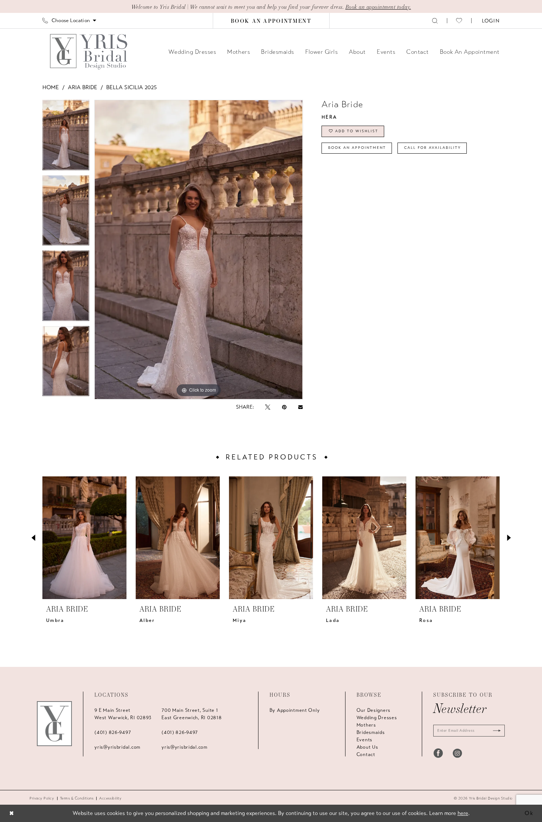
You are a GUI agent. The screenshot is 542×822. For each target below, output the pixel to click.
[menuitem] (69, 20)
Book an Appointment (357, 148)
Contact (366, 755)
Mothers (366, 725)
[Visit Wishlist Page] (459, 21)
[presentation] (84, 537)
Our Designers (373, 710)
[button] (490, 20)
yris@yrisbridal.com (117, 747)
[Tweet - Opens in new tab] (268, 407)
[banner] (89, 51)
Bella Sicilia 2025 (131, 87)
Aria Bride (82, 87)
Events (364, 740)
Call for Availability (432, 148)
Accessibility (110, 798)
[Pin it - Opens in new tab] (284, 407)
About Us (367, 747)
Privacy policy (41, 798)
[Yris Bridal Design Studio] (54, 723)
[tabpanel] (65, 137)
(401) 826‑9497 (112, 732)
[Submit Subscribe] (495, 730)
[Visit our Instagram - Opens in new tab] (457, 753)
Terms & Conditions (77, 798)
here (463, 813)
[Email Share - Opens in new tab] (300, 407)
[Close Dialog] (11, 813)
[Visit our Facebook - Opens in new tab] (438, 753)
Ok (529, 813)
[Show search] (435, 20)
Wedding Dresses (377, 718)
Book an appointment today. (378, 6)
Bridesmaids (371, 732)
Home (50, 87)
